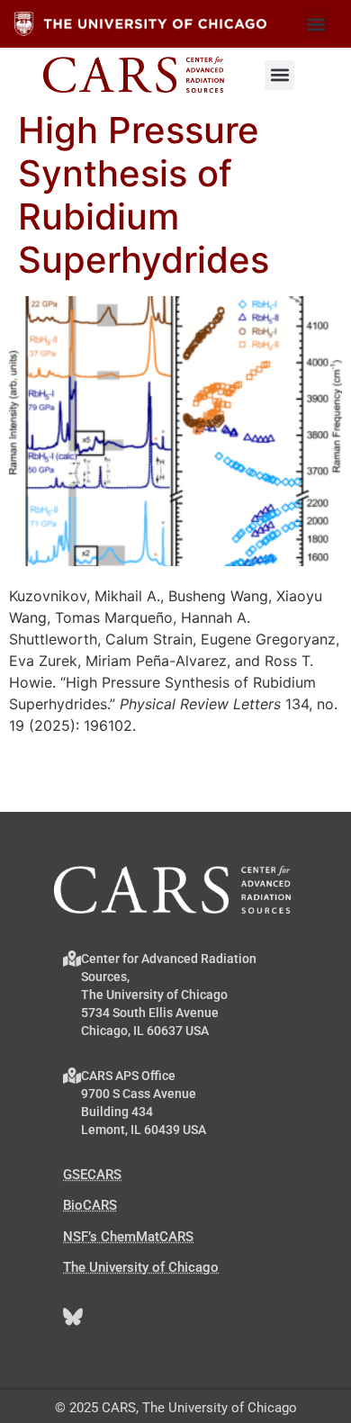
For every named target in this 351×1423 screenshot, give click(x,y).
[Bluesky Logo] (73, 1317)
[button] (316, 24)
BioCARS (90, 1205)
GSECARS (92, 1174)
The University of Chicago (141, 1267)
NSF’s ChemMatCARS (128, 1237)
